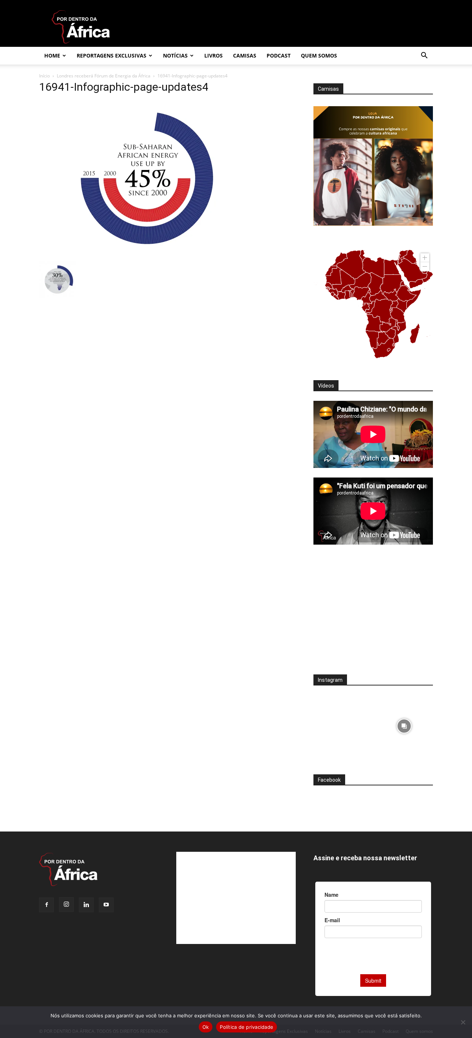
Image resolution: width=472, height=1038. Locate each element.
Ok (205, 1027)
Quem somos (319, 55)
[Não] (462, 1022)
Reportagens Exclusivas (111, 55)
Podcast (279, 55)
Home (52, 55)
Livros (213, 55)
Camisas (244, 55)
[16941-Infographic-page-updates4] (148, 254)
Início (44, 76)
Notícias (175, 55)
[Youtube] (106, 905)
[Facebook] (46, 905)
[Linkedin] (86, 905)
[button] (424, 56)
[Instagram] (66, 904)
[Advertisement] (373, 614)
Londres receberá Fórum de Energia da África (103, 76)
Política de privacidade (246, 1027)
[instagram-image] (342, 724)
